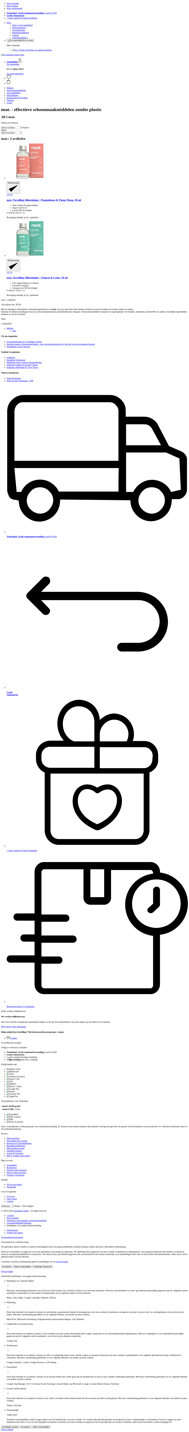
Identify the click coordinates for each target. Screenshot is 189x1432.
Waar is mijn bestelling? (22, 25)
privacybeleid (62, 1261)
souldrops (11, 357)
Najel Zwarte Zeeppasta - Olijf (20, 381)
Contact (15, 35)
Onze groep (12, 1199)
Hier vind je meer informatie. (13, 1026)
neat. (14, 331)
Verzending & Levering (17, 1141)
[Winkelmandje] (97, 82)
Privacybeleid (13, 1218)
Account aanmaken (15, 73)
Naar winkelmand (14, 8)
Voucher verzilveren (15, 1175)
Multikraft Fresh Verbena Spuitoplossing (24, 362)
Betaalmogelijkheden (16, 1146)
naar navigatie (13, 3)
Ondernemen (12, 1230)
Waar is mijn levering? (16, 1172)
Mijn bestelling (13, 1138)
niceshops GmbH (21, 1211)
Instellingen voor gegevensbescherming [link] (24, 1225)
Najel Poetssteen (14, 378)
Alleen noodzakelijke (22, 1267)
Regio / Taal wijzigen (24, 1206)
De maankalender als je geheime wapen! (24, 342)
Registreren (12, 1167)
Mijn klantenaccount (15, 1148)
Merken (10, 328)
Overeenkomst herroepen (12, 1237)
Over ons (11, 1196)
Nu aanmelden (13, 64)
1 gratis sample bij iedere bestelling (22, 18)
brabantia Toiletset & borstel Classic (22, 365)
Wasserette (11, 1187)
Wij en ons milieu (14, 1184)
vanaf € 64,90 (32, 13)
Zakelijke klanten (14, 1151)
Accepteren (6, 1267)
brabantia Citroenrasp (16, 360)
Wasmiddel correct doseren (18, 347)
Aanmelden (12, 1165)
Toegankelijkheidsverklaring (19, 1223)
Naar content (12, 6)
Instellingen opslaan (10, 1427)
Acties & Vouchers (15, 1153)
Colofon (10, 1215)
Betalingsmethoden (20, 32)
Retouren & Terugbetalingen (19, 1143)
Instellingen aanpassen (42, 1267)
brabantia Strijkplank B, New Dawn (22, 367)
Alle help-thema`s (20, 37)
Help (9, 23)
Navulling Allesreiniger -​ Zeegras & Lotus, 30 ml (37, 277)
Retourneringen (19, 28)
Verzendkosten (18, 30)
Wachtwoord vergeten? (17, 1170)
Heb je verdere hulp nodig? (18, 1156)
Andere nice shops (15, 1232)
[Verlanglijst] (9, 78)
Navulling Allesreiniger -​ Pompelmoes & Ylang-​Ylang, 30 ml (44, 200)
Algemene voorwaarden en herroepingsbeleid (26, 1220)
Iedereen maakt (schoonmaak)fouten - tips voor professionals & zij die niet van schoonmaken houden (51, 344)
